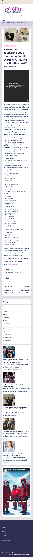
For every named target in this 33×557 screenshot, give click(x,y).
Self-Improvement (10, 45)
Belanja (5, 311)
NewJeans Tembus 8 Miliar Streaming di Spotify (16, 431)
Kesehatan (4, 533)
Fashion (5, 314)
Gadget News (6, 317)
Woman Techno (7, 337)
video (12, 269)
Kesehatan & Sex (7, 323)
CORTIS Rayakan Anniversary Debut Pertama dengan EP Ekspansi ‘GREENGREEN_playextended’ (15, 361)
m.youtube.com (14, 264)
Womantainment (7, 340)
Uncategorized (7, 334)
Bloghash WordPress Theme (21, 554)
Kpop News (6, 326)
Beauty (5, 308)
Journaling (7, 269)
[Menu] (3, 20)
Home (3, 525)
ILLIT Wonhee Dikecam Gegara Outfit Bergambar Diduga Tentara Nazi (16, 385)
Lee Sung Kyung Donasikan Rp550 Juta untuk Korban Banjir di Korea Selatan (15, 454)
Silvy (7, 278)
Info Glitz (5, 320)
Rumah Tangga (7, 329)
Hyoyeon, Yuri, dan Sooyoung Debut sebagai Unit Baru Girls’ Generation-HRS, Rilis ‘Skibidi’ (15, 408)
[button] (8, 281)
